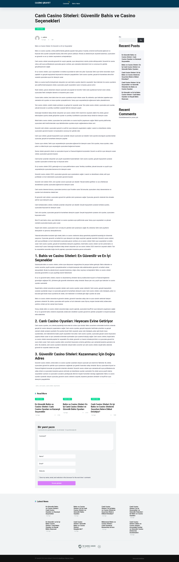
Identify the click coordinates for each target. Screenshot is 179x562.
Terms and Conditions (138, 558)
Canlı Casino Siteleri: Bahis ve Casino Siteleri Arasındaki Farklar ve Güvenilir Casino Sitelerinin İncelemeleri (136, 527)
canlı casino (42, 385)
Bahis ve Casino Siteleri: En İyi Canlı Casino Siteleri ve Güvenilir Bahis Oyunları (75, 406)
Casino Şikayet (43, 3)
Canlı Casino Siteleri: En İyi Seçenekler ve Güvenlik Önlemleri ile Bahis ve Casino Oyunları (131, 86)
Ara (120, 37)
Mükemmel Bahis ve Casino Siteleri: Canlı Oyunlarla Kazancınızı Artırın (109, 524)
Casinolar (66, 3)
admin (45, 37)
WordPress (62, 558)
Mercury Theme (69, 558)
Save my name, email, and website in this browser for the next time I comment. (65, 477)
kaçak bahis (57, 385)
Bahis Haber (76, 3)
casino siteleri (49, 385)
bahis (37, 385)
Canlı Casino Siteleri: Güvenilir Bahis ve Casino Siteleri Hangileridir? (80, 525)
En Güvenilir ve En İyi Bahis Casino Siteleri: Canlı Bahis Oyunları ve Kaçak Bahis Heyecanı (131, 96)
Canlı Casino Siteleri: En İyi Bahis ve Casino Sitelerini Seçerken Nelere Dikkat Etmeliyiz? (103, 408)
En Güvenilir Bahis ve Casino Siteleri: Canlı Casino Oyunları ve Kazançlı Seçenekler (47, 408)
